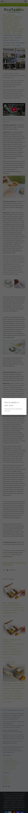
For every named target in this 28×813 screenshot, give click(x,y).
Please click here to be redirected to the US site (13, 406)
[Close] (25, 399)
